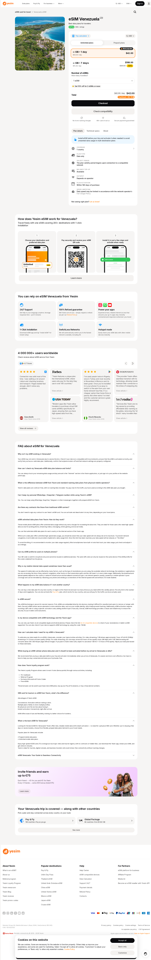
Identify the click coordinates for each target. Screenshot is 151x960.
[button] (103, 148)
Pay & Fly (56, 592)
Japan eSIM (46, 900)
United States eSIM (48, 892)
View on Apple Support (142, 933)
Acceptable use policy (129, 929)
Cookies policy (118, 925)
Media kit (121, 879)
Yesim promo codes (10, 900)
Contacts (83, 896)
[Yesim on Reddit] (23, 913)
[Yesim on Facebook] (4, 913)
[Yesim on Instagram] (7, 913)
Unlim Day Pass (47, 875)
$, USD (129, 36)
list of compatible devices (89, 623)
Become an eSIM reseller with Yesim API (134, 883)
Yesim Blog (7, 892)
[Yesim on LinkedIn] (11, 913)
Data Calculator (86, 879)
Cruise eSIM (46, 905)
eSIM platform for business (128, 870)
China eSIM (45, 887)
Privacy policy (106, 925)
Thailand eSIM (46, 879)
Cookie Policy (69, 949)
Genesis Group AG (9, 925)
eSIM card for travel (23, 12)
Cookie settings (130, 925)
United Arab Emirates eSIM (51, 883)
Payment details (86, 887)
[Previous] (126, 363)
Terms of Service (144, 925)
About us (6, 875)
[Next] (133, 363)
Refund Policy (72, 315)
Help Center (84, 870)
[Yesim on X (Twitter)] (15, 913)
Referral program (9, 879)
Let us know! (95, 202)
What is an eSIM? (9, 870)
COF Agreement (144, 929)
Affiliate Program (124, 875)
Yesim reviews (8, 896)
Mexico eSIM (46, 896)
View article (56, 391)
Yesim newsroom (9, 887)
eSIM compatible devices (89, 875)
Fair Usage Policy (84, 194)
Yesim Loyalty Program (12, 883)
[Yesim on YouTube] (19, 913)
